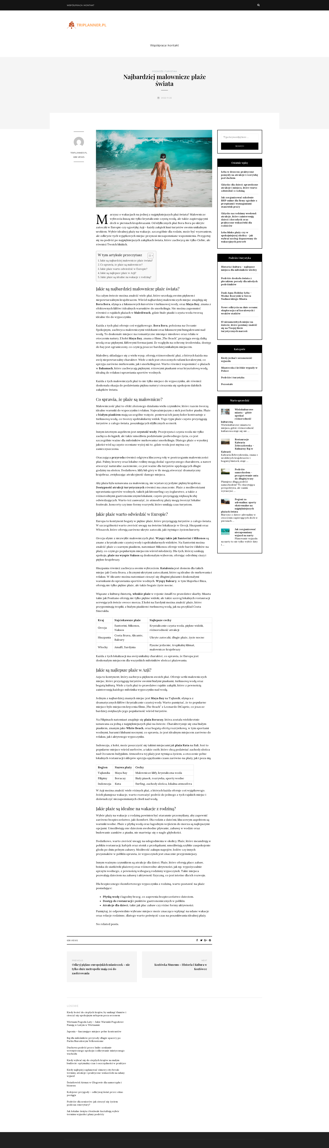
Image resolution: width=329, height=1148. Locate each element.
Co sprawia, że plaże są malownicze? (121, 264)
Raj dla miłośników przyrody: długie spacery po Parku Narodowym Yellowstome (94, 1039)
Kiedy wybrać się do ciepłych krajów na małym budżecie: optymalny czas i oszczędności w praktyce (96, 1062)
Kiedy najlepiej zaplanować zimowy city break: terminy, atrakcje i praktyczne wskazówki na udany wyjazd (96, 1073)
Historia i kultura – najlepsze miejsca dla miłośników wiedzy (239, 268)
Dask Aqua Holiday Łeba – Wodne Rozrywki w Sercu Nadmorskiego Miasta (236, 295)
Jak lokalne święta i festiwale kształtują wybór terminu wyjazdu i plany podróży (93, 1113)
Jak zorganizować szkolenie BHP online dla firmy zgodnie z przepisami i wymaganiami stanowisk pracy (239, 202)
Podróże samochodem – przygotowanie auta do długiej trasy (246, 474)
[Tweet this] (201, 940)
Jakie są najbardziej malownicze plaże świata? (126, 260)
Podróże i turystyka (164, 71)
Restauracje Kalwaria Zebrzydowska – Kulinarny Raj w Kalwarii (237, 445)
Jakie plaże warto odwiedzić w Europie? (123, 269)
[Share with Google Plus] (206, 940)
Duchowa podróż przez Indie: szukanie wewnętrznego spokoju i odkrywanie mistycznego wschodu (96, 1050)
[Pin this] (210, 940)
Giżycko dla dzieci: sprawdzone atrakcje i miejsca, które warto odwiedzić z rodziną (239, 187)
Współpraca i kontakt (80, 5)
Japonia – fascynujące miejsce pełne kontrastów (94, 1031)
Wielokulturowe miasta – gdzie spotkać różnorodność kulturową (237, 415)
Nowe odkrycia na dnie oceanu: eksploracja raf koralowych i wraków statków (239, 310)
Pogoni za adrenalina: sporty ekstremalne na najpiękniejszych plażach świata (238, 505)
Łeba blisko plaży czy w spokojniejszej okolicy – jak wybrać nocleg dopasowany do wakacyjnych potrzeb (239, 237)
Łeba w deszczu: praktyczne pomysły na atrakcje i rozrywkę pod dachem (239, 174)
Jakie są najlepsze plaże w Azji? (118, 273)
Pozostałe (227, 384)
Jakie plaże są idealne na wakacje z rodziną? (125, 277)
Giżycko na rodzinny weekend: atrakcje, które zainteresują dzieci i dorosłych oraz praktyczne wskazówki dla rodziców (239, 219)
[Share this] (197, 940)
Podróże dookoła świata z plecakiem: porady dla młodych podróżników (239, 281)
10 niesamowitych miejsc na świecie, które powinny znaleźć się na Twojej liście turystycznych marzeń (239, 326)
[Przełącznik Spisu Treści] (149, 256)
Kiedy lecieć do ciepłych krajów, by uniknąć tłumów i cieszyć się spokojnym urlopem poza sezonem (96, 1014)
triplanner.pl (78, 152)
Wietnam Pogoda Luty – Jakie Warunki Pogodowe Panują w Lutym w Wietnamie (95, 1023)
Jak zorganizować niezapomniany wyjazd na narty (245, 532)
